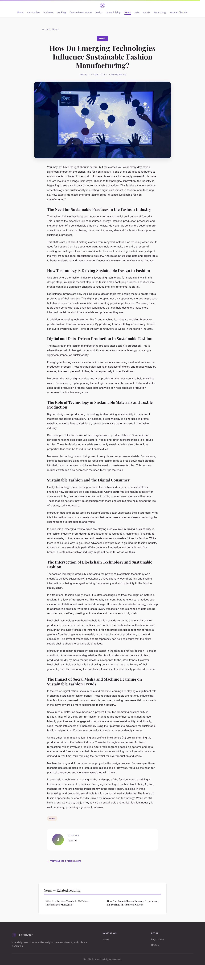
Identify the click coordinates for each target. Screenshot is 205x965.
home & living (113, 12)
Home (20, 12)
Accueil (45, 29)
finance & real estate (81, 12)
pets (137, 12)
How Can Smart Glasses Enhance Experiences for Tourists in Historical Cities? (133, 903)
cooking (61, 12)
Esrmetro (26, 935)
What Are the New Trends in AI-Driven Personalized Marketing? (67, 903)
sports (146, 12)
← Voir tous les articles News (64, 860)
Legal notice (157, 939)
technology (160, 12)
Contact (155, 945)
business (48, 12)
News (127, 12)
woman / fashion (179, 12)
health (98, 12)
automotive (33, 12)
